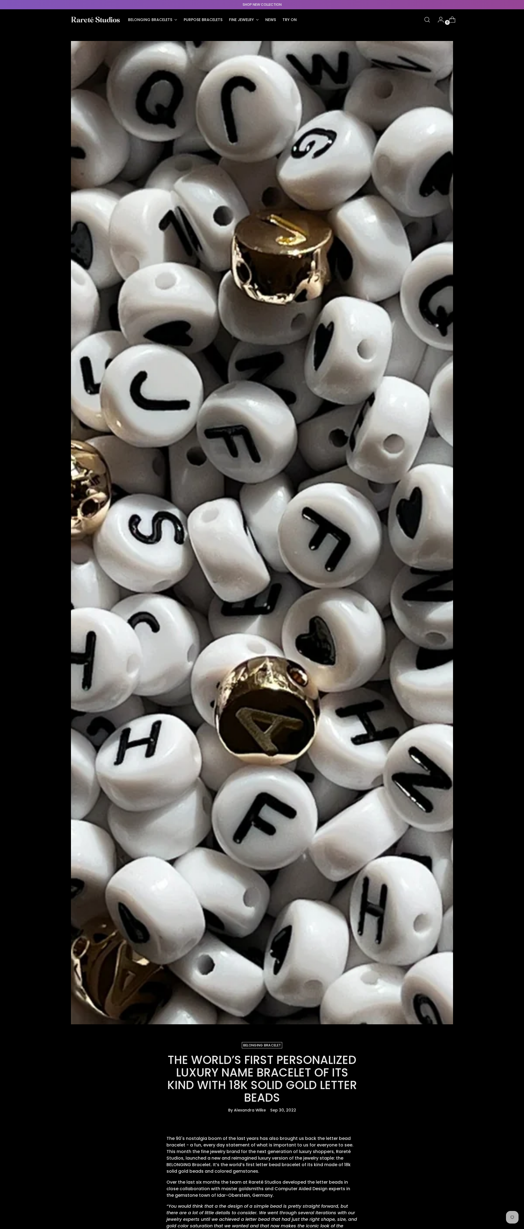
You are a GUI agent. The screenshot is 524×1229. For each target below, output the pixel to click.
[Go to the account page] (438, 19)
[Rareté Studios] (95, 20)
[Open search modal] (427, 19)
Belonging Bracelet (262, 1045)
